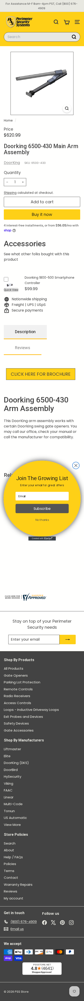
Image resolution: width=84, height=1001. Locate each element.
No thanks (42, 520)
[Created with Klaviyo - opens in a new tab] (42, 538)
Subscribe (42, 508)
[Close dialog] (75, 465)
